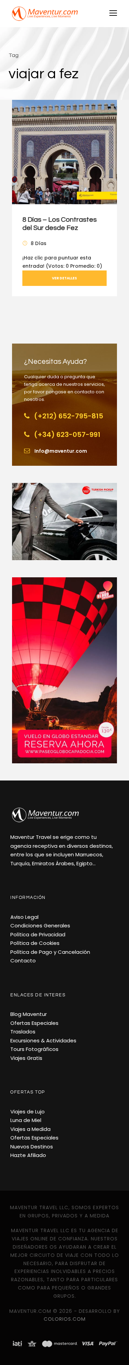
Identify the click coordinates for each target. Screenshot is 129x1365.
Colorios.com (65, 1319)
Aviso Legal (24, 917)
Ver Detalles (64, 278)
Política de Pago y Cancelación (50, 952)
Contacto (23, 960)
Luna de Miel (25, 1120)
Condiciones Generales (40, 925)
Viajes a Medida (30, 1129)
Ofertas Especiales (34, 1023)
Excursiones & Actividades (43, 1040)
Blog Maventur (28, 1014)
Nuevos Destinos (31, 1146)
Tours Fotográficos (34, 1049)
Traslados (22, 1031)
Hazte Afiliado (28, 1155)
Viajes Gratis (26, 1058)
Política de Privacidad (37, 934)
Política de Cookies (35, 943)
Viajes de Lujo (27, 1111)
